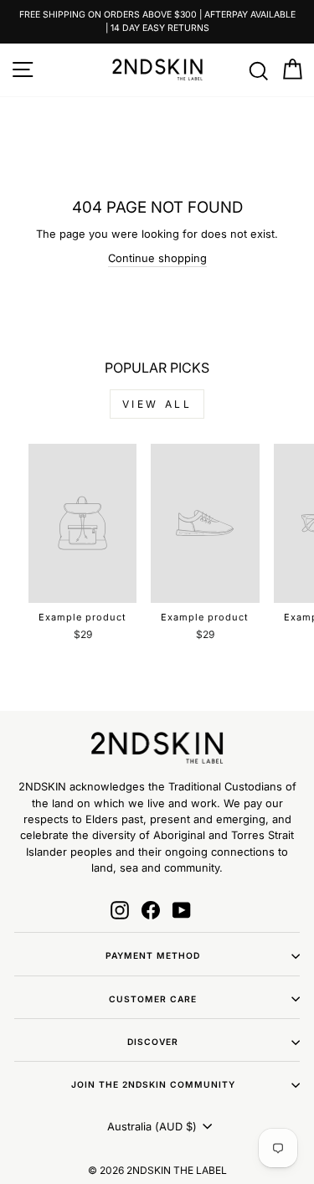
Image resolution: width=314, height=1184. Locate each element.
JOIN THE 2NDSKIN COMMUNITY (153, 1084)
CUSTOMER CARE (153, 999)
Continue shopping (157, 258)
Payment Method (153, 955)
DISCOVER (152, 1042)
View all (157, 404)
